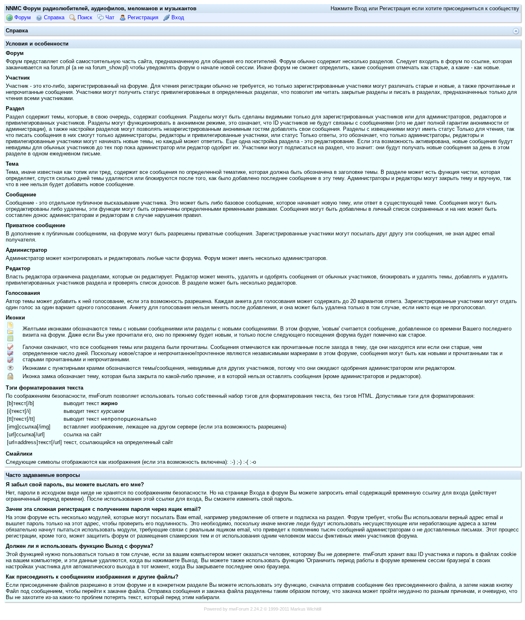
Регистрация (142, 17)
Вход (177, 17)
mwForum (239, 608)
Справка (53, 17)
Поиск (84, 17)
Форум (22, 17)
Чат (109, 17)
